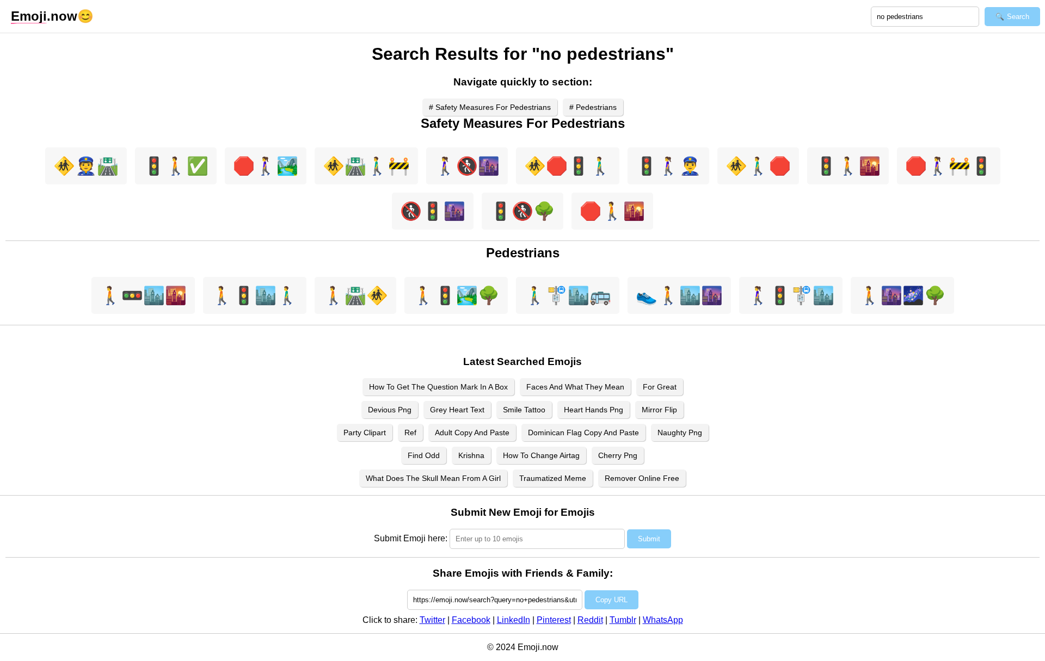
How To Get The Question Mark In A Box (438, 386)
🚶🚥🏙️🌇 (143, 295)
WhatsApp (663, 620)
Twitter (432, 620)
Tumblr (623, 620)
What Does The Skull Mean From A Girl (433, 478)
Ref (410, 432)
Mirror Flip (659, 409)
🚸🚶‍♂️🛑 (758, 166)
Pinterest (554, 620)
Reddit (590, 620)
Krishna (471, 455)
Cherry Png (617, 455)
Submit (649, 539)
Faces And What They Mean (575, 386)
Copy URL (611, 600)
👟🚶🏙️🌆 (679, 295)
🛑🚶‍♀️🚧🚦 (948, 166)
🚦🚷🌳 (522, 211)
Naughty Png (679, 432)
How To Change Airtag (541, 455)
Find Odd (424, 455)
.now (44, 16)
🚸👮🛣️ (86, 166)
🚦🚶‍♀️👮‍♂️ (668, 166)
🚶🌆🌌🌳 (902, 295)
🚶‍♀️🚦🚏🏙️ (790, 295)
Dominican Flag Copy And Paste (583, 432)
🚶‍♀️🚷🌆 (467, 166)
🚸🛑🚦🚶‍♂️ (567, 166)
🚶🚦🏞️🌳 (456, 295)
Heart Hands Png (593, 409)
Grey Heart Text (457, 409)
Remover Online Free (642, 478)
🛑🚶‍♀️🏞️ (265, 166)
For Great (660, 386)
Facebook (471, 620)
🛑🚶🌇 (612, 211)
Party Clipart (364, 432)
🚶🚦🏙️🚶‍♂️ (254, 295)
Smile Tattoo (524, 409)
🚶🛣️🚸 (355, 295)
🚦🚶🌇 (848, 166)
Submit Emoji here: (410, 538)
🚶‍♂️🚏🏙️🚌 (567, 295)
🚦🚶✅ (175, 166)
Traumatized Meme (552, 478)
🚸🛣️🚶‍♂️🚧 (366, 166)
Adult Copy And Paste (472, 432)
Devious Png (389, 409)
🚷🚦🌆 (432, 211)
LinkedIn (513, 620)
